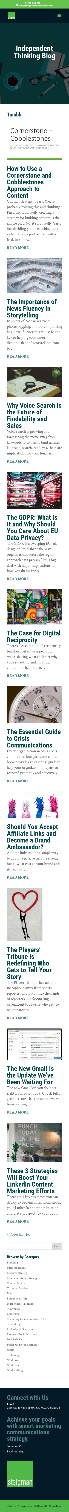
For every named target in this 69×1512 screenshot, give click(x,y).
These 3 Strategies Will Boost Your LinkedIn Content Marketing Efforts (32, 1181)
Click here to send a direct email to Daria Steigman (33, 1408)
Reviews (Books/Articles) (22, 1334)
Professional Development (22, 1329)
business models (16, 1268)
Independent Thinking (20, 1304)
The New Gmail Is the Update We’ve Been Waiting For (30, 1075)
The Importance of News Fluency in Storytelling (32, 308)
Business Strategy (17, 1273)
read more (18, 247)
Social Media (14, 1339)
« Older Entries (18, 1234)
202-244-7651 (35, 3)
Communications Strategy (22, 1278)
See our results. (14, 1446)
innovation (13, 1309)
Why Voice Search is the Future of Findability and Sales (34, 415)
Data (9, 1293)
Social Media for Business (22, 1345)
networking (14, 1324)
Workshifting (15, 1370)
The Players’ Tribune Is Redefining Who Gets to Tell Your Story (29, 963)
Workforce (13, 1365)
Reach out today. (15, 1452)
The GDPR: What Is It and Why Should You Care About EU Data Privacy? (32, 528)
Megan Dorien (55, 1506)
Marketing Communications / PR (26, 1319)
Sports (10, 1350)
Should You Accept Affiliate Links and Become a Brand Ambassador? (32, 837)
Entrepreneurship (17, 1299)
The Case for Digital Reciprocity (34, 636)
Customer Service (17, 1288)
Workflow (13, 1360)
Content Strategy (17, 1283)
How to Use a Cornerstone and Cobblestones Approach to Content (29, 182)
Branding (12, 1263)
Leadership (13, 1314)
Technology (14, 1355)
